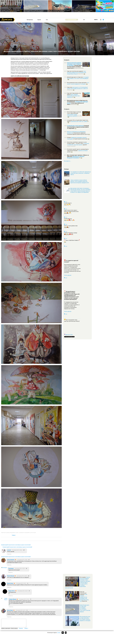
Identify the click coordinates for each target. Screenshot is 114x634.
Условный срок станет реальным (75, 125)
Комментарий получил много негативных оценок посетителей (16, 544)
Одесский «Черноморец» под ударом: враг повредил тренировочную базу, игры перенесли (59, 11)
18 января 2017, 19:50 (20, 568)
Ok (62, 632)
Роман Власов (10, 576)
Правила (21, 628)
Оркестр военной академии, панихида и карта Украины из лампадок (74, 64)
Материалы (30, 19)
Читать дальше (67, 275)
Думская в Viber (69, 334)
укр (84, 19)
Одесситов (69, 87)
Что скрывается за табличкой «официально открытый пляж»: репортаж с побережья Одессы (80, 173)
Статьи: (66, 169)
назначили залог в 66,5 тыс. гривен (79, 121)
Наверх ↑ (14, 535)
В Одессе (69, 137)
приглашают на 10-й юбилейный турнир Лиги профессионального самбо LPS (77, 88)
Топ (47, 19)
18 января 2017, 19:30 (22, 559)
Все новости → (67, 161)
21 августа (66, 109)
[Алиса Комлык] (3, 562)
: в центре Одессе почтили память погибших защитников (74, 67)
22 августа (66, 60)
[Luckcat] (3, 552)
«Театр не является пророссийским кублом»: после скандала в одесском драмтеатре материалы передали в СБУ (79, 181)
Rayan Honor (10, 583)
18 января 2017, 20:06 (22, 576)
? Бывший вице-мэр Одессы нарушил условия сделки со (78, 127)
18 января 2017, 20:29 (22, 590)
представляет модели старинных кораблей (72, 115)
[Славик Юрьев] (4, 599)
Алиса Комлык (10, 559)
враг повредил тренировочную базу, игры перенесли (73, 96)
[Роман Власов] (3, 578)
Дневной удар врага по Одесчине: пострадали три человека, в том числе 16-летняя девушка (34, 11)
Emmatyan (11, 568)
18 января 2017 (7, 49)
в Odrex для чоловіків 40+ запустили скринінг (78, 144)
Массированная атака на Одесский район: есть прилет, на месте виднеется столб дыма (85, 618)
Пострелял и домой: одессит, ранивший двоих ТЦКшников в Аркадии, (78, 150)
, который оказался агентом (80, 139)
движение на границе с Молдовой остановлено (75, 157)
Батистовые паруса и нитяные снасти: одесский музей (74, 112)
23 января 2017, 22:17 (21, 610)
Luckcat (9, 550)
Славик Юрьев (12, 599)
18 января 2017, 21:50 (24, 599)
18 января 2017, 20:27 (21, 583)
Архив (39, 19)
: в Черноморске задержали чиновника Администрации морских (77, 133)
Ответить (9, 554)
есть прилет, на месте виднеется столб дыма (78, 83)
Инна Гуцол (10, 610)
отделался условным (83, 150)
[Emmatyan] (4, 567)
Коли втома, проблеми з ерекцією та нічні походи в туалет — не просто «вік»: (77, 142)
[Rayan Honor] (3, 586)
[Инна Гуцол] (3, 612)
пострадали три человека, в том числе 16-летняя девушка (78, 77)
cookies (59, 632)
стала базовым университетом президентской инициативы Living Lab (76, 72)
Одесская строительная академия (75, 71)
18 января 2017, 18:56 (17, 550)
